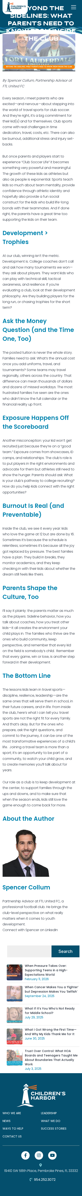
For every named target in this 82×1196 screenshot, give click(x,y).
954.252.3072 (44, 1179)
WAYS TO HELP (13, 1128)
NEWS (7, 1121)
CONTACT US (12, 1136)
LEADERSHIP (49, 1113)
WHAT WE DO (50, 1121)
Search (65, 951)
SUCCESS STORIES (53, 1128)
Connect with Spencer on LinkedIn (30, 929)
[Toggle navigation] (73, 7)
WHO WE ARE (12, 1113)
